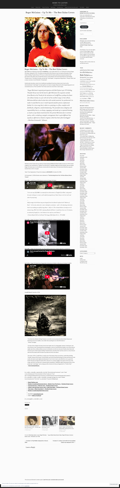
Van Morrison (60, 7)
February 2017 (83, 224)
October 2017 (83, 212)
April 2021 (82, 163)
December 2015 (83, 245)
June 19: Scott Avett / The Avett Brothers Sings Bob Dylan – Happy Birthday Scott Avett (87, 123)
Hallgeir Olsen (56, 15)
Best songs (91, 70)
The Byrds (33, 436)
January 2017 (83, 226)
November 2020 (83, 170)
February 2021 (83, 166)
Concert (88, 79)
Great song (85, 87)
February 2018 (83, 206)
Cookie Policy (27, 485)
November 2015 (83, 247)
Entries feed (82, 259)
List (86, 91)
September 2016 (83, 232)
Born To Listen (60, 3)
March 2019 (82, 188)
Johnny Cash (91, 89)
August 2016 (83, 233)
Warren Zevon (82, 102)
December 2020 (83, 169)
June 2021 (82, 160)
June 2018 (82, 200)
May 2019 (82, 187)
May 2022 (82, 155)
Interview (81, 89)
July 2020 (82, 176)
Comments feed (83, 261)
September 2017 (83, 214)
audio (81, 70)
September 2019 (83, 181)
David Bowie (88, 82)
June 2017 (82, 218)
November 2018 (83, 193)
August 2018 (83, 197)
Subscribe (84, 27)
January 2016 (83, 244)
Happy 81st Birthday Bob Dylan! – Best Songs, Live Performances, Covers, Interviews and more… (87, 109)
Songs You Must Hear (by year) (71, 7)
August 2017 (83, 215)
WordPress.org (83, 262)
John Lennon (86, 89)
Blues (91, 72)
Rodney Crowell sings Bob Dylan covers (38, 390)
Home (32, 7)
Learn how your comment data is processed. (53, 479)
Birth (81, 72)
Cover (38, 435)
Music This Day (45, 7)
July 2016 (82, 235)
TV (87, 98)
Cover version (92, 81)
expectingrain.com (38, 394)
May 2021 (82, 161)
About (87, 7)
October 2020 (83, 172)
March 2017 (82, 223)
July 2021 (82, 158)
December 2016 (83, 227)
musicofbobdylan (84, 148)
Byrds (35, 435)
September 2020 (83, 173)
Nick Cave (87, 93)
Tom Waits (82, 7)
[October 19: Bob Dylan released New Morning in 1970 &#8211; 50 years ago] (33, 420)
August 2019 (83, 182)
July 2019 (82, 184)
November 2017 (83, 211)
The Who (90, 96)
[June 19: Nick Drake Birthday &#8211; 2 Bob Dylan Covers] (50, 420)
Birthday (86, 72)
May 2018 (82, 202)
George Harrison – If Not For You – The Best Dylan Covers (43, 385)
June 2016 (82, 236)
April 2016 (82, 239)
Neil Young (82, 93)
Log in (81, 258)
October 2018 (83, 194)
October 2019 (83, 179)
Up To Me (38, 436)
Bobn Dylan (53, 435)
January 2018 (83, 208)
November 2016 (83, 229)
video (88, 101)
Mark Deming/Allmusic (34, 365)
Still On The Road (36, 395)
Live (89, 91)
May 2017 (82, 220)
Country (87, 81)
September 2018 (83, 196)
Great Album (86, 86)
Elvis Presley (89, 84)
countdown (82, 81)
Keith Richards (82, 91)
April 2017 (82, 221)
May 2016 (82, 238)
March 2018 (82, 205)
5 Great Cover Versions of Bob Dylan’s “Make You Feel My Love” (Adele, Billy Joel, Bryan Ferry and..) (66, 427)
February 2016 (83, 242)
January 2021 (83, 167)
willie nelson (87, 102)
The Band (90, 94)
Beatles (85, 70)
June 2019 (82, 185)
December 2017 (83, 209)
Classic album (89, 77)
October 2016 (83, 230)
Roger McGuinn (43, 435)
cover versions (82, 82)
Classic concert (83, 79)
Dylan (60, 435)
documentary (83, 84)
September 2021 (83, 157)
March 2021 (82, 164)
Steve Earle (86, 94)
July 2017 (82, 217)
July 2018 (82, 199)
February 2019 (83, 190)
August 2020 (83, 175)
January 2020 (83, 178)
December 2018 (83, 191)
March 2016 (82, 241)
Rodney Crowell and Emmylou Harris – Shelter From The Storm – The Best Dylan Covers (50, 384)
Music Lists (38, 7)
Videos (92, 101)
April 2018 (82, 203)
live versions (92, 91)
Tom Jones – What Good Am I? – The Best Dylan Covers (42, 389)
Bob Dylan (53, 7)
